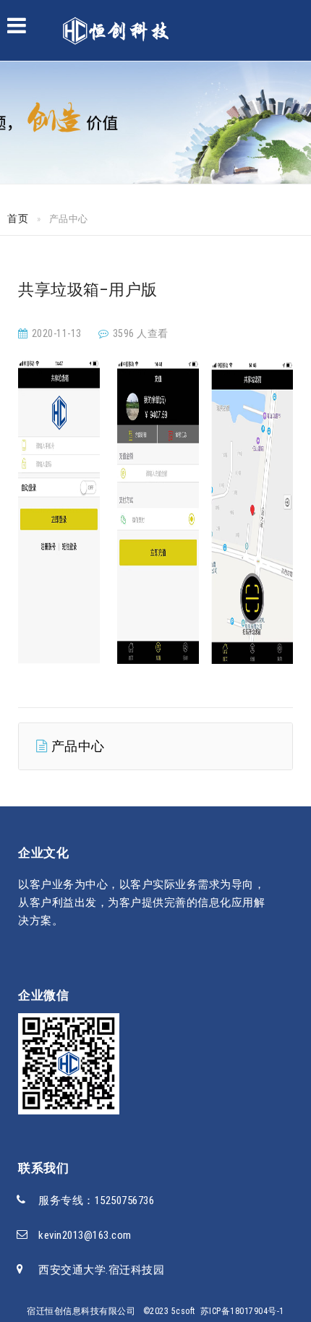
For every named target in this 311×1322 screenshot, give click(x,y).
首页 (17, 218)
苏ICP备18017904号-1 (242, 1311)
